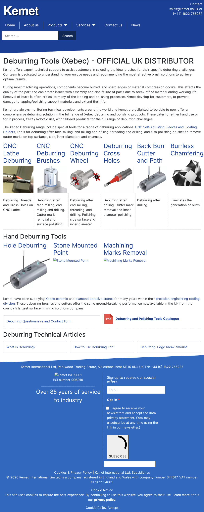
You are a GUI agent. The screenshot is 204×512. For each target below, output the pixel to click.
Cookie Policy (96, 508)
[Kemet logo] (22, 8)
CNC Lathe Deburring (17, 153)
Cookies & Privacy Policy (73, 472)
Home (10, 25)
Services (83, 25)
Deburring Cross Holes (118, 153)
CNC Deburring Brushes (51, 153)
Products (55, 25)
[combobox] (30, 35)
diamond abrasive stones (94, 299)
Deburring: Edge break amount (163, 347)
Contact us (113, 25)
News (135, 25)
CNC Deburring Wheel (84, 153)
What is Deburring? (21, 347)
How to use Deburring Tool (94, 347)
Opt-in (112, 400)
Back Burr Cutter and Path (151, 153)
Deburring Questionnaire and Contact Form (39, 321)
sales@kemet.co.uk (183, 9)
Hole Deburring (25, 245)
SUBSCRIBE (118, 456)
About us (31, 25)
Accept (113, 508)
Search (67, 36)
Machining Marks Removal (125, 249)
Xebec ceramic (57, 299)
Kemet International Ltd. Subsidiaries (122, 472)
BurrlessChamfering (187, 149)
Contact (196, 4)
